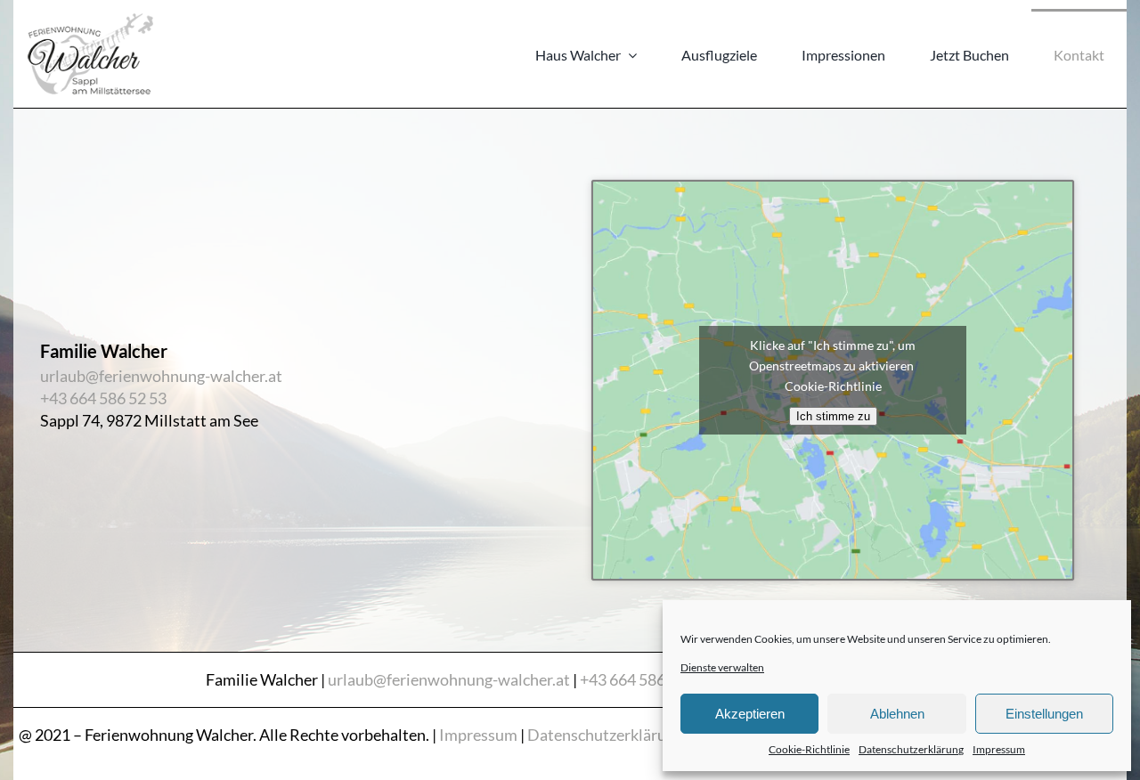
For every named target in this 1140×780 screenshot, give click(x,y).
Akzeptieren (750, 713)
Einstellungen (1044, 713)
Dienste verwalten (722, 667)
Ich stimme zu (833, 416)
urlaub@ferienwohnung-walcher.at (161, 376)
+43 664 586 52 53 (103, 398)
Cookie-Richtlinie (809, 749)
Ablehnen (897, 713)
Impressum (999, 749)
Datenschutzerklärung (911, 749)
